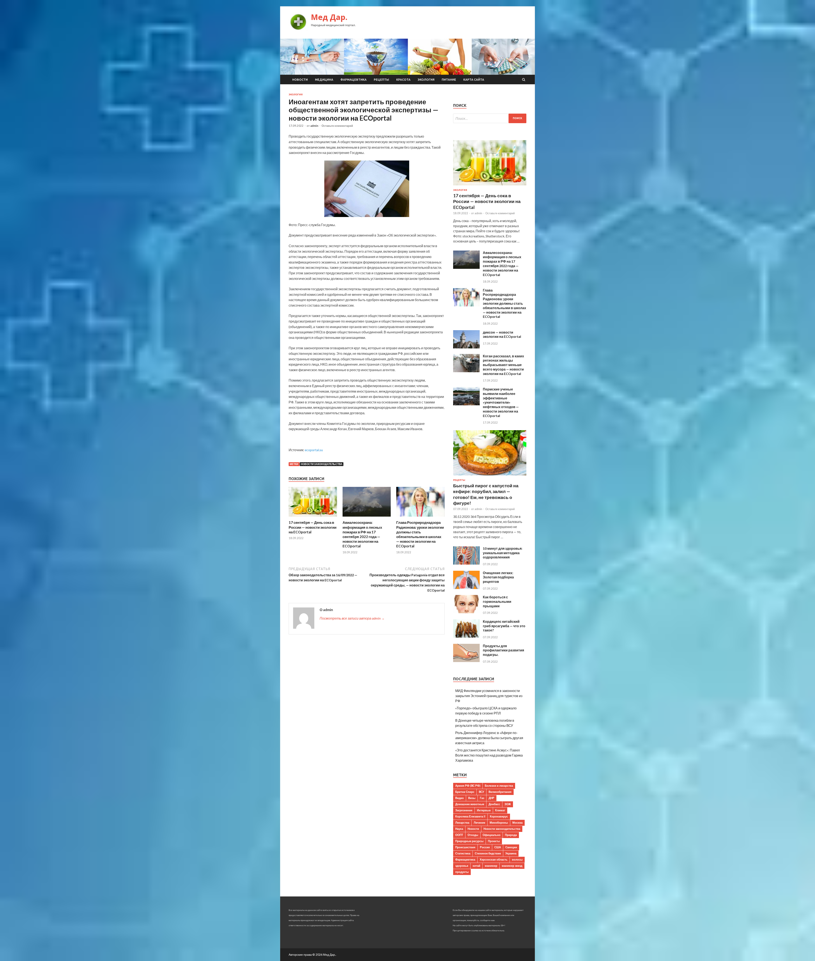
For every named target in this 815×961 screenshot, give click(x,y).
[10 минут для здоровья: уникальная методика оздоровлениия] (466, 563)
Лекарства (462, 822)
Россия (485, 847)
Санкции (511, 847)
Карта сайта (473, 79)
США (497, 847)
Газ (482, 798)
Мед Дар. (329, 17)
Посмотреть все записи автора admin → (352, 618)
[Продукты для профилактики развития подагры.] (466, 661)
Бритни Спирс (464, 791)
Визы (471, 798)
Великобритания (500, 791)
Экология (426, 79)
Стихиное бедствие (488, 853)
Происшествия (465, 847)
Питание (449, 79)
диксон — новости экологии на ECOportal (502, 334)
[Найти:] (489, 118)
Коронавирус (499, 816)
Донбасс (494, 804)
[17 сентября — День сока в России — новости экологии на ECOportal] (313, 518)
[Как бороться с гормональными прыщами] (466, 612)
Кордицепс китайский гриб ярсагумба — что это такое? (504, 625)
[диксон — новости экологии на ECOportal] (466, 347)
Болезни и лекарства (499, 785)
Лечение (479, 822)
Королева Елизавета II (470, 816)
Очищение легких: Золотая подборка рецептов (498, 577)
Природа (511, 835)
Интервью (484, 810)
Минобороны (499, 822)
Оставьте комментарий (337, 125)
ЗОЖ (507, 804)
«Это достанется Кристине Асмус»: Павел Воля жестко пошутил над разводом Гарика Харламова (489, 755)
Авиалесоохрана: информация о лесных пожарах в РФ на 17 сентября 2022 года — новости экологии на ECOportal (362, 534)
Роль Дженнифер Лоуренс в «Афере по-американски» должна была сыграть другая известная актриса (489, 738)
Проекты (494, 841)
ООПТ (459, 835)
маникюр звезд (512, 865)
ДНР (491, 798)
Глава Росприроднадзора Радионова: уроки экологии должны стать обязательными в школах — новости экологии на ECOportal (420, 534)
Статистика (462, 853)
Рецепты (381, 79)
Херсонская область (493, 859)
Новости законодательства (321, 464)
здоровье (461, 865)
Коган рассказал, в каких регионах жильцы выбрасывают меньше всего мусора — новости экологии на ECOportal (503, 365)
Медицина (324, 79)
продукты (462, 872)
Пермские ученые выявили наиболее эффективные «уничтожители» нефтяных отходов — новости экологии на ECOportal (501, 402)
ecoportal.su (314, 450)
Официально (491, 835)
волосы (517, 859)
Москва (517, 822)
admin (314, 125)
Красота (403, 79)
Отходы (473, 835)
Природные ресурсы (469, 841)
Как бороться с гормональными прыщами (497, 601)
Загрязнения (463, 810)
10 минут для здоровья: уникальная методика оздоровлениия (502, 552)
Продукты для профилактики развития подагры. (503, 650)
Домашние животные (469, 804)
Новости (300, 79)
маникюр (491, 865)
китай (476, 865)
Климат (500, 810)
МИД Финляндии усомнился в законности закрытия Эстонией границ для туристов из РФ (488, 696)
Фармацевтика (353, 79)
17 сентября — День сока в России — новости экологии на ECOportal (312, 527)
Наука (459, 828)
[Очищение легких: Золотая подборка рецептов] (466, 588)
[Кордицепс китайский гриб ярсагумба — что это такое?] (466, 636)
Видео (459, 798)
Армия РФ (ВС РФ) (467, 785)
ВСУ (481, 791)
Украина (510, 853)
